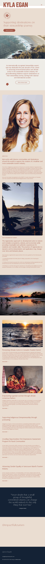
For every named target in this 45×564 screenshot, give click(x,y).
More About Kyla (22, 82)
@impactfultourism (13, 525)
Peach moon (18, 559)
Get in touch (9, 30)
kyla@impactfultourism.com (8, 556)
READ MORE (4, 361)
